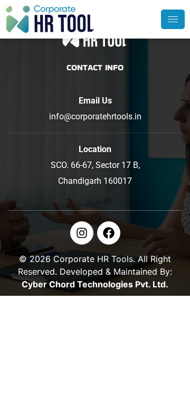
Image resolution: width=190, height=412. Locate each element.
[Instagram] (81, 233)
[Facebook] (108, 233)
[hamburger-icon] (173, 19)
